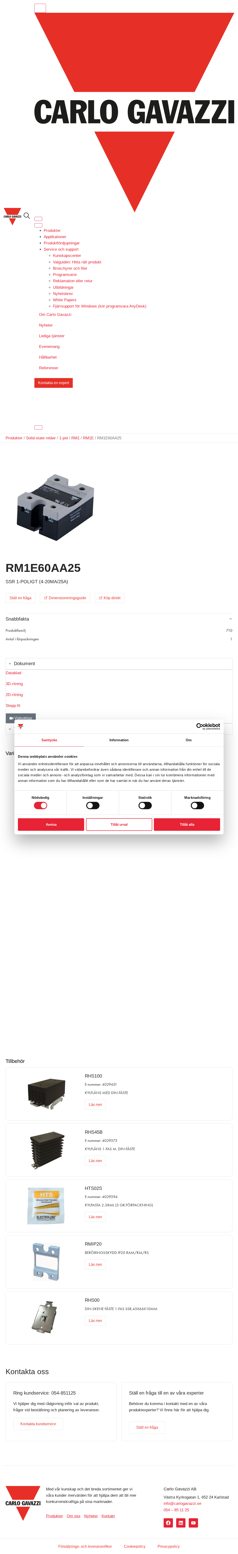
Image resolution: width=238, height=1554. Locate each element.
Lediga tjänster (52, 336)
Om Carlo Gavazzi (55, 314)
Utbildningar (63, 287)
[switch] (92, 805)
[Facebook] (168, 1523)
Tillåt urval (119, 824)
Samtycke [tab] (49, 740)
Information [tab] (119, 740)
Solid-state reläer (41, 438)
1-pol (63, 438)
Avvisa (51, 824)
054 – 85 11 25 (176, 1510)
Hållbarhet (48, 357)
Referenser (48, 368)
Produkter (52, 230)
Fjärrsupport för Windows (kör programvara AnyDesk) (99, 306)
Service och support (61, 249)
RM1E (88, 438)
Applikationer (55, 237)
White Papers (64, 300)
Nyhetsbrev (63, 293)
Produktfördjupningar (62, 243)
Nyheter (46, 325)
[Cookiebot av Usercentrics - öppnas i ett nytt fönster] (199, 726)
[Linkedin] (180, 1523)
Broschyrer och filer (70, 268)
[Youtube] (193, 1523)
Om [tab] (189, 740)
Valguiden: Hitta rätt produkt (77, 262)
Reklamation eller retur (73, 281)
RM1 (75, 438)
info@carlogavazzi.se (182, 1503)
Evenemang (49, 346)
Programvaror (65, 274)
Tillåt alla (187, 824)
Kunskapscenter (67, 255)
